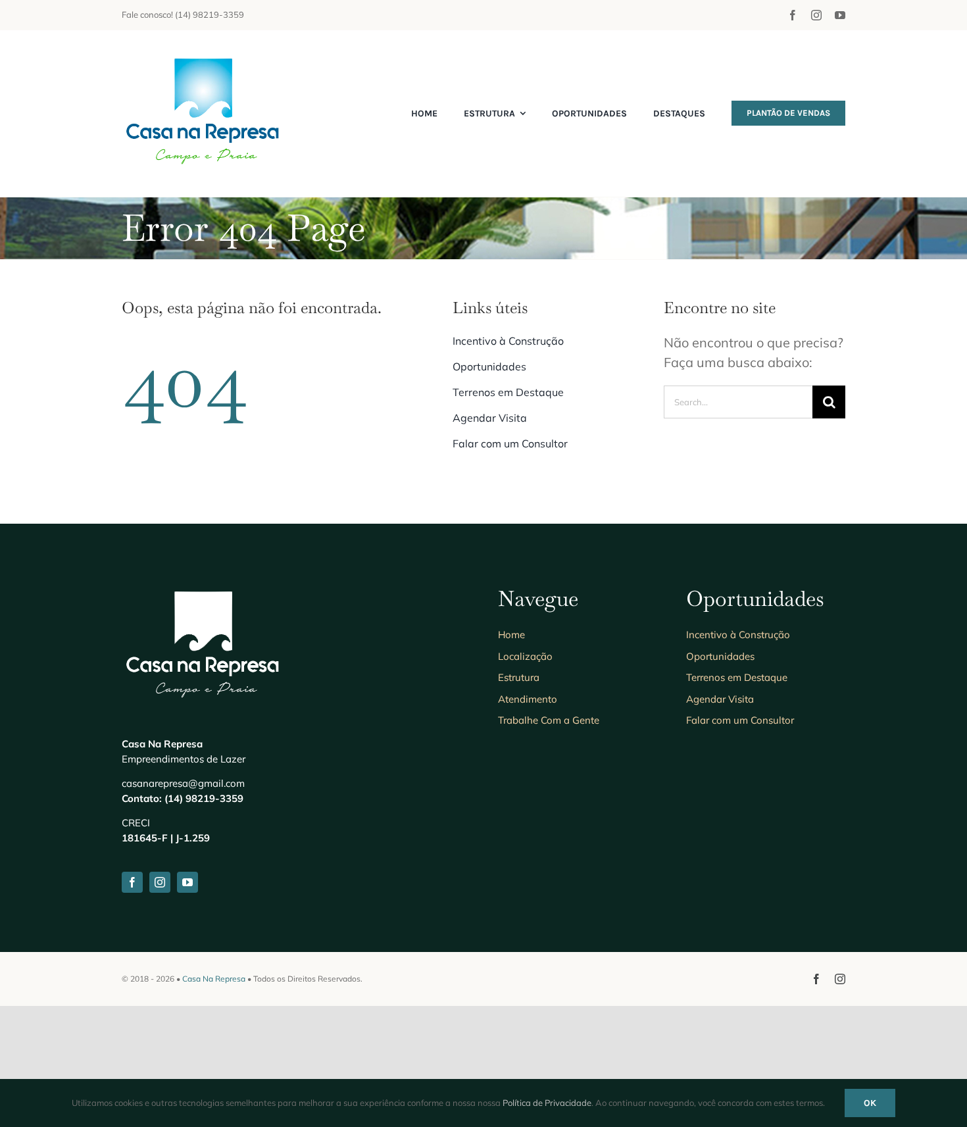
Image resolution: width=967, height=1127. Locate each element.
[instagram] (816, 15)
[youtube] (840, 15)
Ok (870, 1103)
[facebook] (792, 15)
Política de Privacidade (547, 1102)
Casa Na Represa (213, 979)
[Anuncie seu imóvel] (204, 56)
